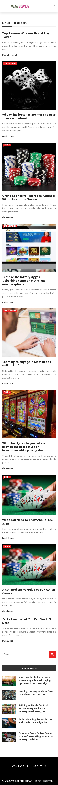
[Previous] (4, 747)
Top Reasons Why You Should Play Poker (25, 35)
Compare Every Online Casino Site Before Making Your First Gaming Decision (35, 736)
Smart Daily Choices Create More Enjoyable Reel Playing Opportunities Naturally (34, 680)
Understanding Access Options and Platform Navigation (36, 721)
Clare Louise (7, 217)
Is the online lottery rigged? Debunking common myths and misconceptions (23, 280)
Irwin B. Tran (7, 302)
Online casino (10, 63)
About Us (39, 766)
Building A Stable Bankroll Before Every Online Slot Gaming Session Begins (33, 708)
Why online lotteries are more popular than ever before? (29, 116)
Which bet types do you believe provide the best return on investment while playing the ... (24, 446)
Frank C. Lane (8, 136)
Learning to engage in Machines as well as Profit (26, 363)
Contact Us (20, 766)
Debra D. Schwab (9, 55)
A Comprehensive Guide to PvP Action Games (28, 591)
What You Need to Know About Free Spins (27, 521)
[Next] (10, 747)
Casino (7, 145)
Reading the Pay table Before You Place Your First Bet (35, 693)
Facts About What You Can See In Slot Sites (28, 621)
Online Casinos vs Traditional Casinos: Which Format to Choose (28, 197)
